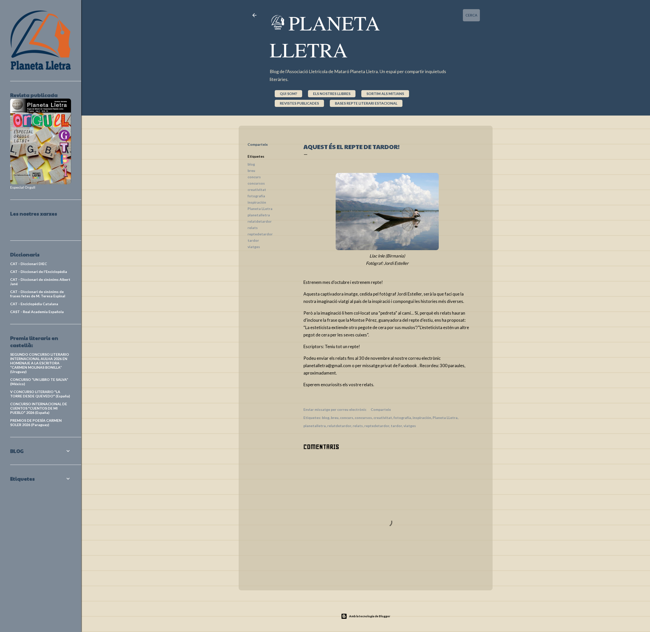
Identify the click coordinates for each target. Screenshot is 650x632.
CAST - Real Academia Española (37, 312)
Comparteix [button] (258, 144)
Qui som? (288, 93)
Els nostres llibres (331, 93)
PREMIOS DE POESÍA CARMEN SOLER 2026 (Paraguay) (36, 422)
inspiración (257, 202)
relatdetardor (260, 221)
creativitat (257, 189)
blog (251, 164)
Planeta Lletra (325, 36)
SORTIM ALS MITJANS (385, 93)
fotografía (256, 196)
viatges (254, 247)
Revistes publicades (299, 103)
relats (253, 227)
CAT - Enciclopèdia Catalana (34, 304)
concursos (256, 183)
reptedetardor (260, 234)
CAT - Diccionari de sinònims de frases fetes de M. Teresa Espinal (37, 293)
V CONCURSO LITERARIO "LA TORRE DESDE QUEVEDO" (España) (40, 394)
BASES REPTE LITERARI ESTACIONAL (366, 103)
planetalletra (259, 215)
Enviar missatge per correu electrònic (334, 409)
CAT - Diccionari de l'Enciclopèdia (38, 271)
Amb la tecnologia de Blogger (369, 616)
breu (251, 170)
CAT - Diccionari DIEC (28, 264)
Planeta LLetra (260, 208)
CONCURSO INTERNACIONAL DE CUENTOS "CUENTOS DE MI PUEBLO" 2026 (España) (38, 408)
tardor (253, 240)
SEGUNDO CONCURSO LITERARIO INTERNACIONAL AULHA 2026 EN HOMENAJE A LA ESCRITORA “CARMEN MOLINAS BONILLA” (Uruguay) (39, 363)
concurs (254, 177)
